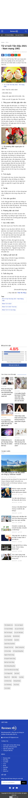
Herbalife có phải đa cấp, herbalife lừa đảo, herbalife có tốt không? (19, 527)
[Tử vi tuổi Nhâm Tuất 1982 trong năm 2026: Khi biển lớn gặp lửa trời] (7, 409)
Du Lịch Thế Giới (19, 628)
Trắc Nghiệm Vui (9, 625)
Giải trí (5, 769)
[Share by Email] (19, 55)
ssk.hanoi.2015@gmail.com (10, 737)
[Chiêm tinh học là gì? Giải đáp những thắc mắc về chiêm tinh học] (7, 432)
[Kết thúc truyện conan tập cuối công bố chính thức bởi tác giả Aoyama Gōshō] (6, 492)
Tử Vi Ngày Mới (8, 673)
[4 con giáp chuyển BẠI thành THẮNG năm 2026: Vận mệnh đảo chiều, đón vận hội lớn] (21, 383)
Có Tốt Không (8, 684)
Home (2, 42)
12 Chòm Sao (8, 680)
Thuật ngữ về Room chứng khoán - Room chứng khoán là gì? (19, 547)
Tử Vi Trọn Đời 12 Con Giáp (11, 669)
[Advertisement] (14, 14)
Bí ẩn (4, 765)
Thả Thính (16, 684)
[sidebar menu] (2, 31)
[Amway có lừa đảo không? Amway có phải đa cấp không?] (6, 509)
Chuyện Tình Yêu (9, 647)
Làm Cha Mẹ (8, 636)
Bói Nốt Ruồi (16, 636)
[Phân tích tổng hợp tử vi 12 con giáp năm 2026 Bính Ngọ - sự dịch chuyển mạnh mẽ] (7, 380)
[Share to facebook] (2, 55)
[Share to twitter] (6, 55)
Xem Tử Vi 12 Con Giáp (9, 310)
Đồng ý (23, 782)
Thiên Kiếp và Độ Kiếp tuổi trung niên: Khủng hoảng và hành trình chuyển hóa (21, 419)
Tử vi (7, 42)
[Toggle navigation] (26, 31)
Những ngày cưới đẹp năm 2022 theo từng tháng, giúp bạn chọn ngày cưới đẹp (19, 518)
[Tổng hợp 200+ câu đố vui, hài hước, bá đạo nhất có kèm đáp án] (6, 537)
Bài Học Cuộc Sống (9, 662)
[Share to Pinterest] (12, 55)
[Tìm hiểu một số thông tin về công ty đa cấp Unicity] (6, 501)
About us (5, 771)
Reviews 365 (6, 758)
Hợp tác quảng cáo (8, 748)
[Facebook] (10, 788)
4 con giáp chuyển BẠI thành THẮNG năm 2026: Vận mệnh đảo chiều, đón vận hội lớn (20, 397)
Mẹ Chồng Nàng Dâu (10, 666)
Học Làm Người (19, 625)
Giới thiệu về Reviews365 (10, 747)
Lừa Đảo (21, 677)
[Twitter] (13, 788)
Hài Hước (17, 673)
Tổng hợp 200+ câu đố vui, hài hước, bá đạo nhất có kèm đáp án (19, 537)
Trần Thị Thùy (21, 292)
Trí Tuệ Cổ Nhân (9, 628)
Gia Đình (16, 640)
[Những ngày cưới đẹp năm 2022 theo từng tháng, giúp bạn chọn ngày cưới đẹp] (6, 518)
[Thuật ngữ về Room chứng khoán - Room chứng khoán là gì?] (6, 547)
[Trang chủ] (14, 31)
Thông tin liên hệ (7, 750)
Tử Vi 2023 (7, 688)
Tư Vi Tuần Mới (8, 640)
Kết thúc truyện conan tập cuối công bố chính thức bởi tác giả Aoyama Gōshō (19, 490)
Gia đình (5, 767)
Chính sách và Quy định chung (11, 745)
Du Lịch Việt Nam (18, 632)
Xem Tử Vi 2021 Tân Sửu (10, 307)
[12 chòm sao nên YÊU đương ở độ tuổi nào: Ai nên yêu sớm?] (21, 432)
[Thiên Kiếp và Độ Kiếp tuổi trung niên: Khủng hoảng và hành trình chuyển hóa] (21, 407)
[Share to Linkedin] (9, 55)
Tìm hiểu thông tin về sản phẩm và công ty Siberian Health (13, 473)
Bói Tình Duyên (8, 632)
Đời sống (5, 760)
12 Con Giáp (8, 651)
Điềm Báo (14, 677)
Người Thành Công (9, 654)
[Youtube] (17, 788)
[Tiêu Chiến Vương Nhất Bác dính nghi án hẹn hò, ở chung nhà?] (6, 557)
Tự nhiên (5, 762)
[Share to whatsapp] (15, 55)
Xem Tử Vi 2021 (7, 303)
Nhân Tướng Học (19, 647)
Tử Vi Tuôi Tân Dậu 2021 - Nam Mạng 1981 (13, 299)
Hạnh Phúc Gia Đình (10, 643)
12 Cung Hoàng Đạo (18, 651)
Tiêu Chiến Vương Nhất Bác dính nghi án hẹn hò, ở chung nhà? (19, 556)
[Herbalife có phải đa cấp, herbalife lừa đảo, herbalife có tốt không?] (6, 528)
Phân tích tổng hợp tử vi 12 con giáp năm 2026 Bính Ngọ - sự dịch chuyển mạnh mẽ (7, 392)
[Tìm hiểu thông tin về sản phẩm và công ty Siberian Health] (14, 463)
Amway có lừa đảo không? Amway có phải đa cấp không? (19, 508)
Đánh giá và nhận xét (14, 365)
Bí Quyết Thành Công (10, 658)
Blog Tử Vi (7, 677)
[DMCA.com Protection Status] (14, 797)
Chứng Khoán (17, 680)
